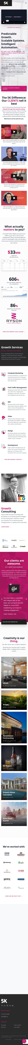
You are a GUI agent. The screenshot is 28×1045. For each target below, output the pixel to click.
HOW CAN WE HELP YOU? (14, 896)
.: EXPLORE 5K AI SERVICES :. (14, 27)
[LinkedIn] (12, 1005)
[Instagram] (7, 1005)
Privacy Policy (8, 1039)
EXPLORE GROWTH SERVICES (14, 459)
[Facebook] (2, 1005)
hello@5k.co (4, 1016)
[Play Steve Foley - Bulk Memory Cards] (14, 154)
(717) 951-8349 (5, 1014)
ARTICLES (3, 1027)
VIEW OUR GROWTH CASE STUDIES (14, 331)
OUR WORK (17, 1027)
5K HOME (3, 1025)
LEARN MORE (6, 526)
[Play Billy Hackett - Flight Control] (14, 131)
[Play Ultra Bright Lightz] (14, 198)
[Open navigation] (26, 3)
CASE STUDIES (17, 1025)
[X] (4, 1005)
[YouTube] (10, 1005)
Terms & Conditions (18, 1039)
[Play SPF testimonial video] (14, 176)
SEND (6, 987)
